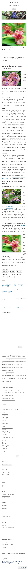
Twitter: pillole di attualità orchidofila (9, 409)
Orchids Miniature (5, 517)
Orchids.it (14, 3)
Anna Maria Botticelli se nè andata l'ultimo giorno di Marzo (13, 390)
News (3, 429)
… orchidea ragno (14, 365)
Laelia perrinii (9, 369)
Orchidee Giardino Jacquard (7, 535)
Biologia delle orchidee (6, 411)
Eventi (3, 420)
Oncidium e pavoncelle (7, 291)
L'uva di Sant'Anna (10, 372)
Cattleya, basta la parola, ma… (14, 355)
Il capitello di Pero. (8, 381)
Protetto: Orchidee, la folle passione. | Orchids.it (11, 361)
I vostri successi (5, 423)
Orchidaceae (4, 397)
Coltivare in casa (5, 414)
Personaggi (4, 440)
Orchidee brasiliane (5, 435)
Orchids (17, 298)
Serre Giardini (4, 558)
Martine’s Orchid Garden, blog (7, 544)
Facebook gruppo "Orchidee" (7, 516)
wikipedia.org (4, 508)
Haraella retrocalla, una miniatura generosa (14, 367)
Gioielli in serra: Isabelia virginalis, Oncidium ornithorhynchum (19, 285)
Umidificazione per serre (6, 559)
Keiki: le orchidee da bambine (7, 395)
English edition (4, 417)
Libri (2, 426)
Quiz (2, 442)
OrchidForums (4, 545)
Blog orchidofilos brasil (6, 542)
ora (15, 356)
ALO (2, 483)
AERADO (3, 482)
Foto (2, 421)
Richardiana (4, 525)
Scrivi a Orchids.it (5, 445)
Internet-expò (4, 425)
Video (3, 451)
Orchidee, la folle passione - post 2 (8, 400)
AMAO (3, 485)
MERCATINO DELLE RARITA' (7, 428)
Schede (3, 443)
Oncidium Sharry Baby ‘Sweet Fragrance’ (6, 285)
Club (2, 412)
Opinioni (3, 434)
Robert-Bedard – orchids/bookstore (8, 527)
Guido (4, 299)
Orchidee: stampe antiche (6, 437)
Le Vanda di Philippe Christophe (8, 494)
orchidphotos (4, 505)
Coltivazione (4, 415)
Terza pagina (4, 449)
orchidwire (4, 507)
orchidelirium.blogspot (6, 496)
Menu (14, 8)
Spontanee (4, 446)
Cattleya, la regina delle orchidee (8, 398)
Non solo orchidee (5, 432)
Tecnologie (4, 448)
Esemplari (3, 418)
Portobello (4, 431)
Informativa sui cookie (6, 564)
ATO (2, 486)
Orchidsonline (4, 547)
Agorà (3, 407)
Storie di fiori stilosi (5, 497)
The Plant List (9, 208)
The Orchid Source (5, 549)
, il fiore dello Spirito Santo (14, 364)
